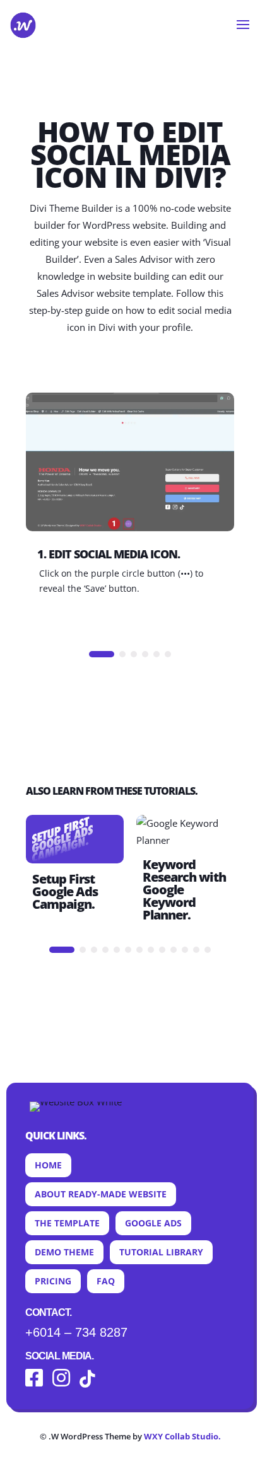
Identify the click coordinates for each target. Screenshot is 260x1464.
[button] (101, 654)
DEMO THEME (64, 1252)
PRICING (53, 1281)
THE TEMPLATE (67, 1223)
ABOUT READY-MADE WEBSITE (101, 1194)
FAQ (106, 1281)
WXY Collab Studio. (182, 1436)
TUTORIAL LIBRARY (161, 1252)
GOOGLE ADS (153, 1223)
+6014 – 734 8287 (76, 1332)
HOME (48, 1165)
